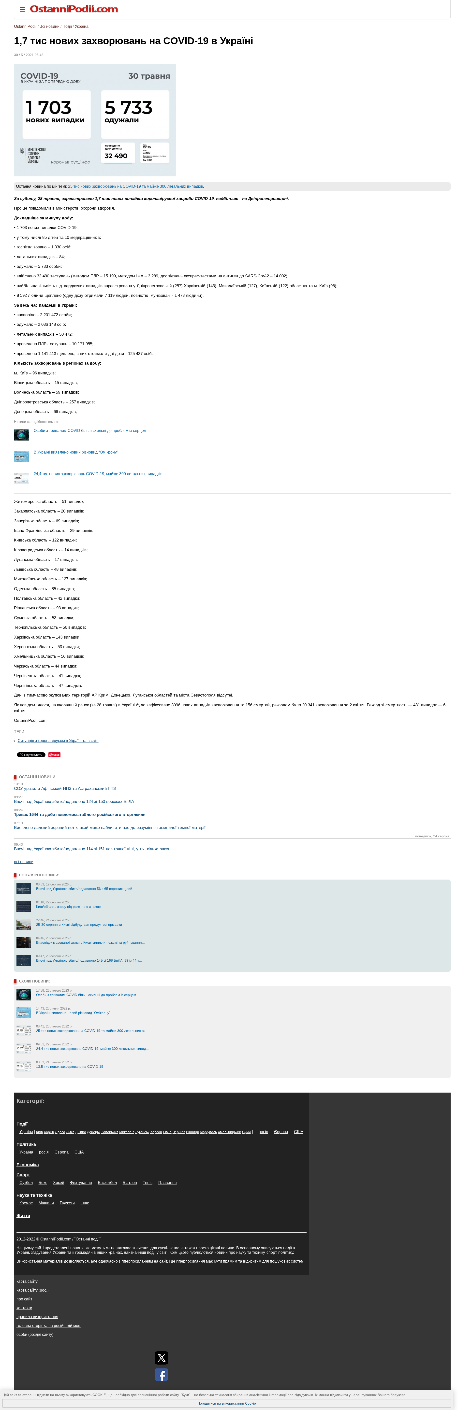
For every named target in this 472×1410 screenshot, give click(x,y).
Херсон (156, 1132)
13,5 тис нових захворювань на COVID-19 (69, 1066)
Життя (23, 1215)
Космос (26, 1203)
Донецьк (93, 1132)
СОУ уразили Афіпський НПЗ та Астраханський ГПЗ (65, 788)
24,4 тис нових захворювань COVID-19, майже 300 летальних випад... (92, 1049)
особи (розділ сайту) (34, 1334)
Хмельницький (229, 1132)
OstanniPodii (25, 26)
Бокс (43, 1183)
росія (263, 1132)
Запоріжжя (109, 1132)
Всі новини (49, 26)
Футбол (26, 1183)
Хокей (58, 1183)
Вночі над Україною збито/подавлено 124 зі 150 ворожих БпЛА (74, 801)
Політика (26, 1144)
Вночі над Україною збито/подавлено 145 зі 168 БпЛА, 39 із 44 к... (89, 960)
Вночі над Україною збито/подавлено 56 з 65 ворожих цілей (84, 889)
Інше (85, 1203)
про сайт (24, 1299)
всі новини (23, 862)
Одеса (60, 1132)
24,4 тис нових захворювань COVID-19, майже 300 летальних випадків (98, 474)
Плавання (167, 1183)
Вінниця (192, 1132)
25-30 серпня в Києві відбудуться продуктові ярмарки (79, 924)
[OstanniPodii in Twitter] (161, 1358)
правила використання (37, 1317)
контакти (24, 1308)
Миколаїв (126, 1132)
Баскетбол (107, 1183)
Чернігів (179, 1132)
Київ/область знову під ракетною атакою (68, 907)
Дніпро (80, 1132)
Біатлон (130, 1183)
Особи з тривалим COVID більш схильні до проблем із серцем (90, 430)
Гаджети (67, 1203)
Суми (246, 1132)
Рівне (167, 1132)
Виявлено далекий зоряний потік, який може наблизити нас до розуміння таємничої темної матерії (110, 827)
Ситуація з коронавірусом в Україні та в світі (58, 741)
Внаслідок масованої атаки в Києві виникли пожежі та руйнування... (90, 942)
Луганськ (142, 1132)
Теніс (147, 1183)
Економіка (27, 1164)
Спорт (23, 1174)
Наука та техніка (34, 1195)
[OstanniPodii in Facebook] (161, 1374)
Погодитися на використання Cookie (226, 1403)
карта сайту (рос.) (32, 1290)
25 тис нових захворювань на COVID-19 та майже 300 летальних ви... (92, 1031)
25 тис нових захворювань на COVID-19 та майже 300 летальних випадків (135, 186)
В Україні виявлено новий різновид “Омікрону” (76, 452)
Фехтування (81, 1183)
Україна (81, 26)
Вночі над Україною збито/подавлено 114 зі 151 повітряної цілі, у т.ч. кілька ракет (92, 849)
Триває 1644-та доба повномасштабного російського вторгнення (80, 814)
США (298, 1132)
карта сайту (27, 1281)
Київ (39, 1132)
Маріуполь (208, 1132)
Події (67, 26)
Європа (281, 1132)
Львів (70, 1132)
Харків (49, 1132)
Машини (46, 1203)
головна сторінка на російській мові (48, 1326)
